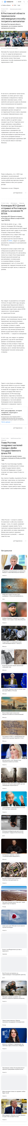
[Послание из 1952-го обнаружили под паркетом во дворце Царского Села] (14, 731)
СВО (15, 5)
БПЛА (10, 240)
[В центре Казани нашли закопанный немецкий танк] (14, 660)
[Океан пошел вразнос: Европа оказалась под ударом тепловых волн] (14, 1015)
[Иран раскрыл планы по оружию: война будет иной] (14, 1086)
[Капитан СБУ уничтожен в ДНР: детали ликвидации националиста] (14, 779)
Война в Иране (7, 5)
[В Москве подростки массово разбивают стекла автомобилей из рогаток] (14, 589)
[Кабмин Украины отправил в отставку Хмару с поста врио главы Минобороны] (14, 613)
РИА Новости (14, 203)
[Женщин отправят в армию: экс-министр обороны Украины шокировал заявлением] (14, 992)
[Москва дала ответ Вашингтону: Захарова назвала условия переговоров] (14, 755)
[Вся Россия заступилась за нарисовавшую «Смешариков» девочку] (14, 968)
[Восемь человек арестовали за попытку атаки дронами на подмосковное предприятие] (14, 873)
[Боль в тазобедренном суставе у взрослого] (14, 944)
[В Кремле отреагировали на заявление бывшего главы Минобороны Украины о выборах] (14, 566)
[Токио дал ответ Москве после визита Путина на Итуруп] (14, 921)
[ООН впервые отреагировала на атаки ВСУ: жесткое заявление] (14, 802)
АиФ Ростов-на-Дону (16, 438)
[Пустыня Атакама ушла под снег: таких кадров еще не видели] (14, 897)
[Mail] (5, 2)
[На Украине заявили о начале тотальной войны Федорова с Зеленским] (14, 850)
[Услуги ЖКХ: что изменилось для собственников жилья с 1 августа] (14, 637)
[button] (14, 39)
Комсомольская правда (15, 9)
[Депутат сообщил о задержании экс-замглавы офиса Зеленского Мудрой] (14, 1039)
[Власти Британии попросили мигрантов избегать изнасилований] (14, 708)
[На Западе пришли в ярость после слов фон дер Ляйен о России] (14, 684)
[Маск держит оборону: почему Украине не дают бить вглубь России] (14, 1110)
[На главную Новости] (9, 2)
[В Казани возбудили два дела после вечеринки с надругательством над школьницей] (14, 826)
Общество (3, 10)
